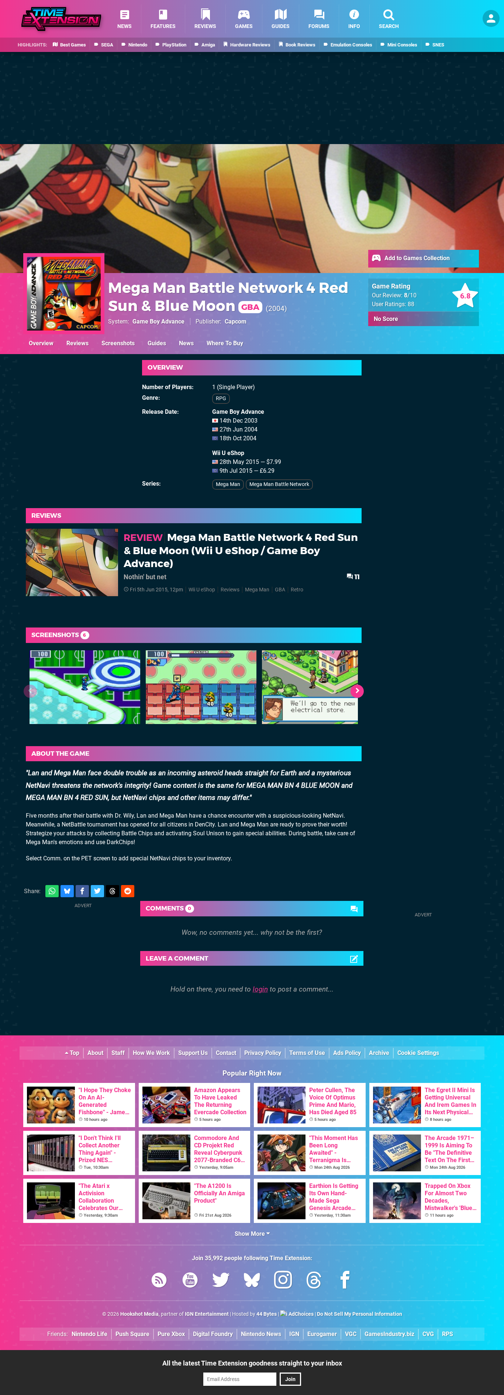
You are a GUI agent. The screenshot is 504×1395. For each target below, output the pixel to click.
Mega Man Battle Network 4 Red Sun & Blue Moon (228, 297)
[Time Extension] (61, 19)
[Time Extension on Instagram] (283, 1281)
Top (73, 1052)
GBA (280, 590)
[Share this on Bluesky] (67, 891)
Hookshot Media (139, 1314)
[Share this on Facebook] (82, 891)
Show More (250, 1233)
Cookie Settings (418, 1052)
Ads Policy (347, 1052)
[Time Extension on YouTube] (190, 1281)
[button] (357, 691)
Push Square (132, 1334)
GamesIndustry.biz (389, 1334)
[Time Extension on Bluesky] (252, 1281)
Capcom (235, 321)
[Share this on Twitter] (97, 891)
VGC (350, 1334)
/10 (410, 295)
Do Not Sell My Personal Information (359, 1314)
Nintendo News (261, 1334)
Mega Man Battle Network (279, 484)
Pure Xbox (171, 1334)
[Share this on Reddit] (127, 891)
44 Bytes (266, 1314)
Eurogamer (322, 1334)
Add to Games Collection (416, 258)
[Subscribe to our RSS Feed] (159, 1281)
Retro (297, 590)
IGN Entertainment (207, 1314)
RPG (221, 398)
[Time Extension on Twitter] (221, 1281)
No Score (386, 318)
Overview (41, 343)
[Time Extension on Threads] (314, 1281)
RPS (447, 1334)
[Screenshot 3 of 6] (317, 687)
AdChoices (300, 1314)
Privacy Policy (262, 1052)
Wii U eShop (202, 590)
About (95, 1052)
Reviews (77, 343)
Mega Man (228, 484)
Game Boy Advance (158, 321)
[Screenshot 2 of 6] (201, 687)
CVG (428, 1334)
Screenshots (118, 343)
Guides (157, 343)
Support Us (193, 1052)
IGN (294, 1334)
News (186, 343)
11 (356, 577)
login (260, 989)
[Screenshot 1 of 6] (85, 687)
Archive (379, 1052)
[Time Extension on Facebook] (345, 1281)
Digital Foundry (213, 1334)
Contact (226, 1052)
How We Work (151, 1052)
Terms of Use (307, 1052)
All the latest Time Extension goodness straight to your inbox (252, 1363)
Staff (118, 1052)
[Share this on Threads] (112, 891)
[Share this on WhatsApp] (52, 891)
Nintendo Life (89, 1334)
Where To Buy (225, 343)
